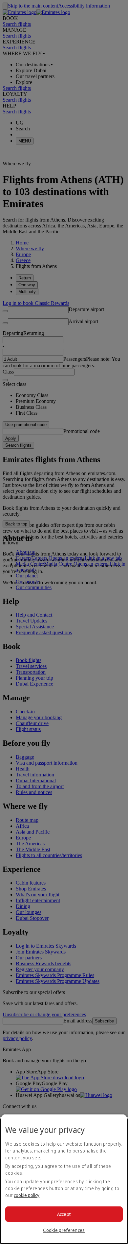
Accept (64, 1214)
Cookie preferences (64, 1230)
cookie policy (26, 1195)
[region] (64, 1179)
